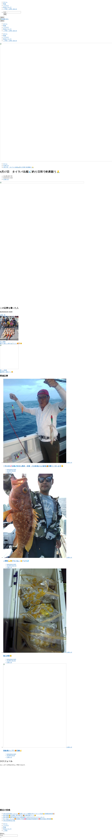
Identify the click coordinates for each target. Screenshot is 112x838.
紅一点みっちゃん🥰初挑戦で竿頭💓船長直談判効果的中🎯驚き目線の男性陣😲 (28, 819)
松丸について (7, 7)
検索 (5, 14)
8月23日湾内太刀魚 (9, 820)
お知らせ (6, 179)
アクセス (6, 5)
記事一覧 (2, 315)
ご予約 (5, 830)
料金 (4, 4)
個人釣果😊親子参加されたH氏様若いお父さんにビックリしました (24, 817)
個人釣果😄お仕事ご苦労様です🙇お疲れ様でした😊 (19, 815)
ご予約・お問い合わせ (10, 9)
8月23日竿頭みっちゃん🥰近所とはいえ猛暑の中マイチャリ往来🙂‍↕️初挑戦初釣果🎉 (29, 813)
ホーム (5, 2)
